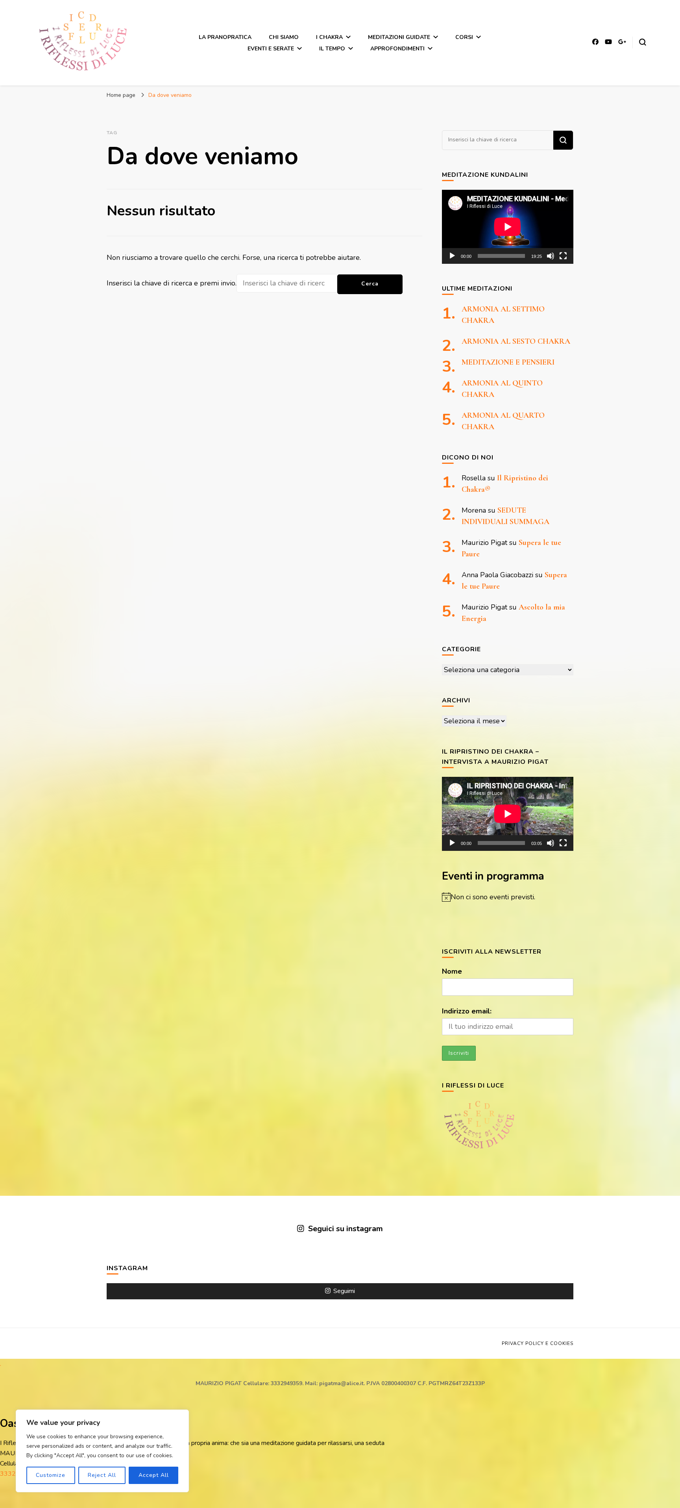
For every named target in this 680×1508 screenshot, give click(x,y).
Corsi (464, 37)
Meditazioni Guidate (399, 37)
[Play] (452, 256)
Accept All (154, 1475)
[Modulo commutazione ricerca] (642, 42)
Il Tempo (332, 48)
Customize (50, 1475)
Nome (452, 971)
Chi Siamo (284, 37)
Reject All (102, 1475)
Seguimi (344, 1291)
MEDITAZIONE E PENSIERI (508, 362)
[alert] (507, 897)
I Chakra (329, 37)
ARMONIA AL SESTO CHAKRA (516, 341)
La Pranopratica (225, 37)
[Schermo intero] (563, 256)
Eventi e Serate (271, 48)
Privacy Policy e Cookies (537, 1343)
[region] (102, 1451)
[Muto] (550, 256)
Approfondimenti (397, 48)
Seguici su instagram (345, 1228)
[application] (507, 227)
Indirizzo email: (467, 1011)
